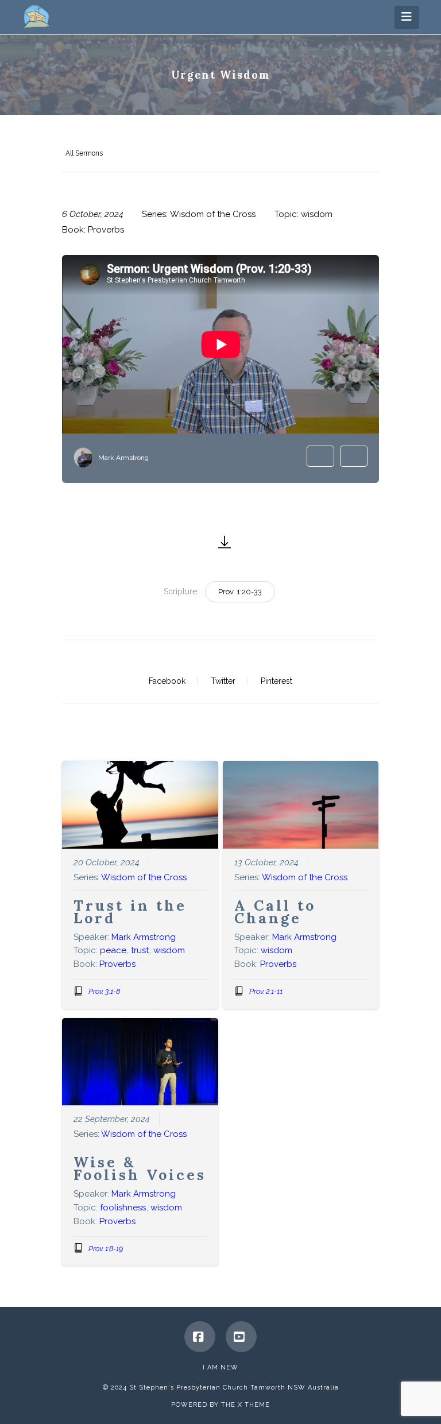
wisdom (316, 214)
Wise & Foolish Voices (140, 1168)
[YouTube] (241, 1336)
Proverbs (106, 230)
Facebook (167, 681)
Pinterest (276, 681)
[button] (406, 17)
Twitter (223, 681)
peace (113, 950)
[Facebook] (199, 1336)
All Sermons (84, 153)
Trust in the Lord (130, 911)
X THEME (254, 1404)
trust (140, 950)
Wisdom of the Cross (213, 214)
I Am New (220, 1367)
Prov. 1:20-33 (240, 591)
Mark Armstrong (123, 458)
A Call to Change (275, 911)
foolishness (123, 1207)
